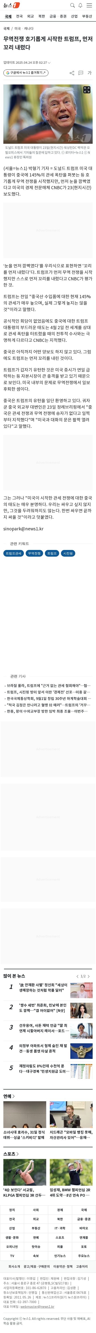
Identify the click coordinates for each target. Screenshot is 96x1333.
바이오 (83, 1228)
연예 (7, 1096)
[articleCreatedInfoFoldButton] (49, 63)
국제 (6, 29)
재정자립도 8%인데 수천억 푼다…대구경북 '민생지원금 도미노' (42, 1071)
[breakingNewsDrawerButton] (80, 5)
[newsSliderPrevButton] (77, 976)
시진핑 (68, 553)
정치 (12, 1210)
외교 (36, 1219)
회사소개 (14, 1267)
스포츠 (9, 1154)
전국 (12, 1219)
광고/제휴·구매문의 (37, 1267)
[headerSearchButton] (72, 5)
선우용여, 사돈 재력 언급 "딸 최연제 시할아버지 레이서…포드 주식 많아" (44, 1031)
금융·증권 (84, 1219)
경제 (60, 1210)
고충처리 (82, 1267)
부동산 (36, 1228)
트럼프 (52, 553)
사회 (36, 1210)
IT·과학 (60, 1228)
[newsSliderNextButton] (89, 976)
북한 (60, 1219)
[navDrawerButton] (89, 5)
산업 (12, 1228)
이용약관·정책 (63, 1267)
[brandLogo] (11, 5)
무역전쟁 (34, 553)
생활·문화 (12, 1238)
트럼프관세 (13, 553)
